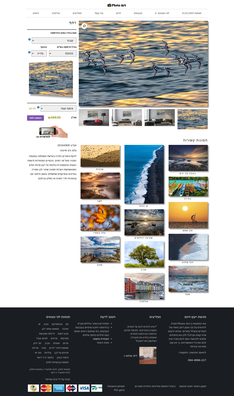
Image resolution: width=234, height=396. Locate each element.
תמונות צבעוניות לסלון (57, 362)
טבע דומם (63, 333)
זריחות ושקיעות (47, 333)
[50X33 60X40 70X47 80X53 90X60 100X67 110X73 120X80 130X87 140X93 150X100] (63, 53)
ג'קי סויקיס (65, 150)
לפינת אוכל (42, 338)
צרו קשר (98, 13)
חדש (118, 13)
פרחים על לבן (61, 352)
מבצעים (138, 13)
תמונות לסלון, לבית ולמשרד (57, 369)
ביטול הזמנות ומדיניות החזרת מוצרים (155, 386)
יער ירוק (37, 343)
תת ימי (38, 352)
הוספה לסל (35, 117)
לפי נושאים (163, 13)
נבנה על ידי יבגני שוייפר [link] (57, 379)
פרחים (54, 338)
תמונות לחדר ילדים (58, 348)
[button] (84, 26)
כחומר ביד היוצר (45, 357)
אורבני (65, 328)
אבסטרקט (57, 324)
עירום (65, 343)
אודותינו (56, 13)
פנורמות (64, 338)
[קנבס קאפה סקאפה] (52, 40)
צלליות (47, 352)
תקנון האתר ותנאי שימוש (192, 386)
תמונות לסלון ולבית (191, 13)
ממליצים (77, 13)
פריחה (35, 348)
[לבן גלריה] (38, 53)
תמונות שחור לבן (50, 328)
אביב (47, 343)
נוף (67, 324)
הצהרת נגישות (101, 338)
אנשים (56, 343)
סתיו (44, 348)
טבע (46, 324)
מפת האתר (103, 342)
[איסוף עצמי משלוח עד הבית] (57, 108)
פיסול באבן (62, 357)
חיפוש (36, 13)
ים (39, 324)
